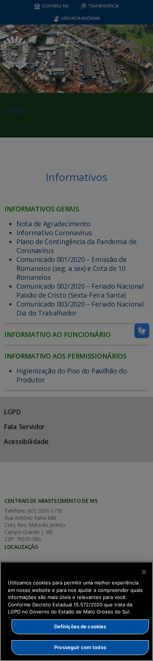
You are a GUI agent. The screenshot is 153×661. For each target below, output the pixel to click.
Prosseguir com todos (80, 647)
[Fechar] (144, 572)
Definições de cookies (80, 626)
